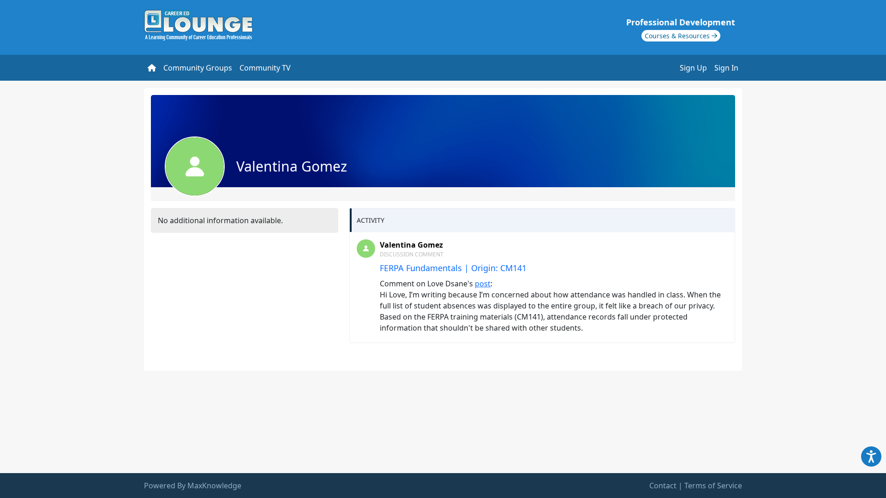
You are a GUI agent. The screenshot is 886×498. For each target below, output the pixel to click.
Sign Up (693, 68)
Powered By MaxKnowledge (192, 485)
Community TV (265, 68)
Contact (662, 485)
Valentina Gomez (411, 245)
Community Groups (197, 68)
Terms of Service (713, 485)
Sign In (726, 68)
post (483, 284)
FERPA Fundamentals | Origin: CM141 (453, 267)
